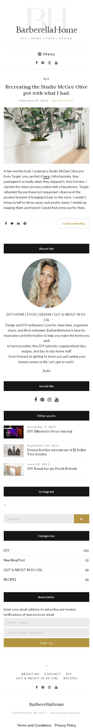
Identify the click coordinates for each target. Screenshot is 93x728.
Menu (48, 54)
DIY (47, 78)
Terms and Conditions (34, 725)
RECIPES (10, 580)
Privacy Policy (65, 725)
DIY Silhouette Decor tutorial (49, 431)
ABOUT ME (30, 674)
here (46, 176)
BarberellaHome (46, 704)
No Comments (63, 100)
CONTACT (52, 674)
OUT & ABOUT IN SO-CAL (23, 570)
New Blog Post (14, 560)
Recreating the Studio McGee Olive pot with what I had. (46, 90)
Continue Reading (73, 223)
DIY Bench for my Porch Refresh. (52, 469)
